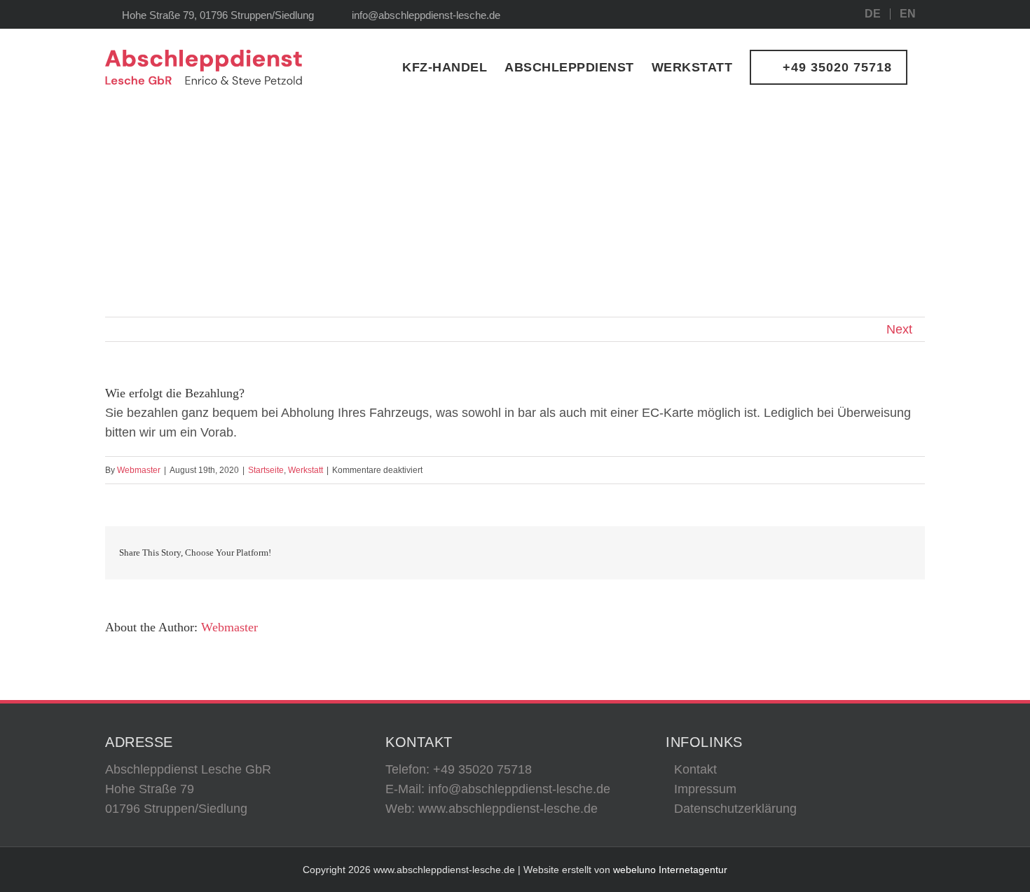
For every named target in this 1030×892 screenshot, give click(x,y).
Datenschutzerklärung (735, 809)
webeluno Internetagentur (670, 869)
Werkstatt (305, 470)
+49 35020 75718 (482, 769)
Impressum (705, 789)
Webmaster (138, 470)
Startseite (266, 470)
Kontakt (695, 769)
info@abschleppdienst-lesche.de (426, 15)
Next (899, 329)
